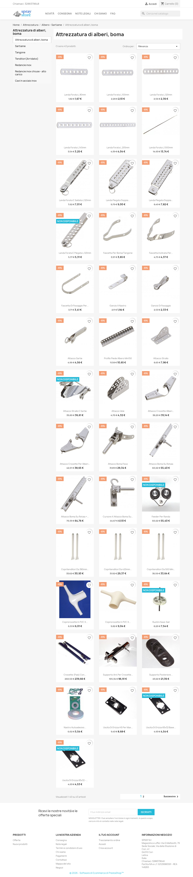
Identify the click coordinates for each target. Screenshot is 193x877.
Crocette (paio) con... (75, 674)
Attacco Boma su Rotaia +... (75, 516)
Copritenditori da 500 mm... (161, 569)
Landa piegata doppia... (118, 200)
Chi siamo (100, 13)
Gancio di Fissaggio (161, 305)
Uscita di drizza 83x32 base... (161, 727)
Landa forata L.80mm (75, 94)
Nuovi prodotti (20, 844)
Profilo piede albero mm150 (118, 358)
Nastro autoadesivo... (75, 727)
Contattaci (61, 859)
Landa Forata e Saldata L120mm (75, 200)
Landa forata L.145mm (75, 147)
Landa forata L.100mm (118, 94)
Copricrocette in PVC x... (75, 622)
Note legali (83, 13)
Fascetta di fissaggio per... (75, 305)
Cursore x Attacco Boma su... (118, 516)
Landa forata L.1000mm (161, 147)
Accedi (102, 844)
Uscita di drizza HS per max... (118, 727)
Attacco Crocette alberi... (161, 411)
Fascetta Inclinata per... (161, 252)
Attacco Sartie (75, 358)
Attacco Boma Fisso (118, 463)
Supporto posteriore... (161, 674)
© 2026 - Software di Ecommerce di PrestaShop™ (97, 873)
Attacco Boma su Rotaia (161, 463)
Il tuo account (109, 834)
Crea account (106, 848)
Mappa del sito (63, 863)
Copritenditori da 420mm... (118, 569)
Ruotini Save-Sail (160, 622)
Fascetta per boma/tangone (118, 252)
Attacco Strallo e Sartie (75, 411)
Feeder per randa (161, 516)
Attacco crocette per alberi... (75, 463)
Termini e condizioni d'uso (69, 848)
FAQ (112, 13)
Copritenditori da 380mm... (75, 569)
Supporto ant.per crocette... (118, 674)
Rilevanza (158, 46)
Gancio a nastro (118, 305)
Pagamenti (61, 855)
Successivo (171, 796)
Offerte (17, 840)
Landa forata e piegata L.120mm (75, 252)
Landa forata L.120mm (161, 94)
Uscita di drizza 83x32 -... (75, 780)
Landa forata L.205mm (118, 147)
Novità (49, 13)
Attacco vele (118, 411)
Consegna (65, 13)
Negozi (59, 867)
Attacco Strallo (160, 358)
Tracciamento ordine (109, 840)
